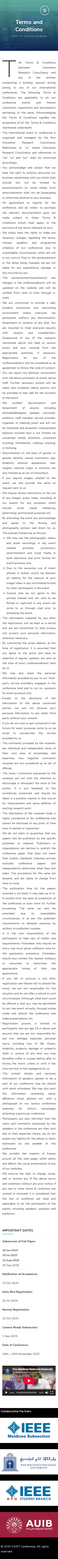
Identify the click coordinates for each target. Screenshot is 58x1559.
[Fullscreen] (51, 1392)
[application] (29, 1381)
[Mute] (46, 1392)
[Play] (6, 1392)
